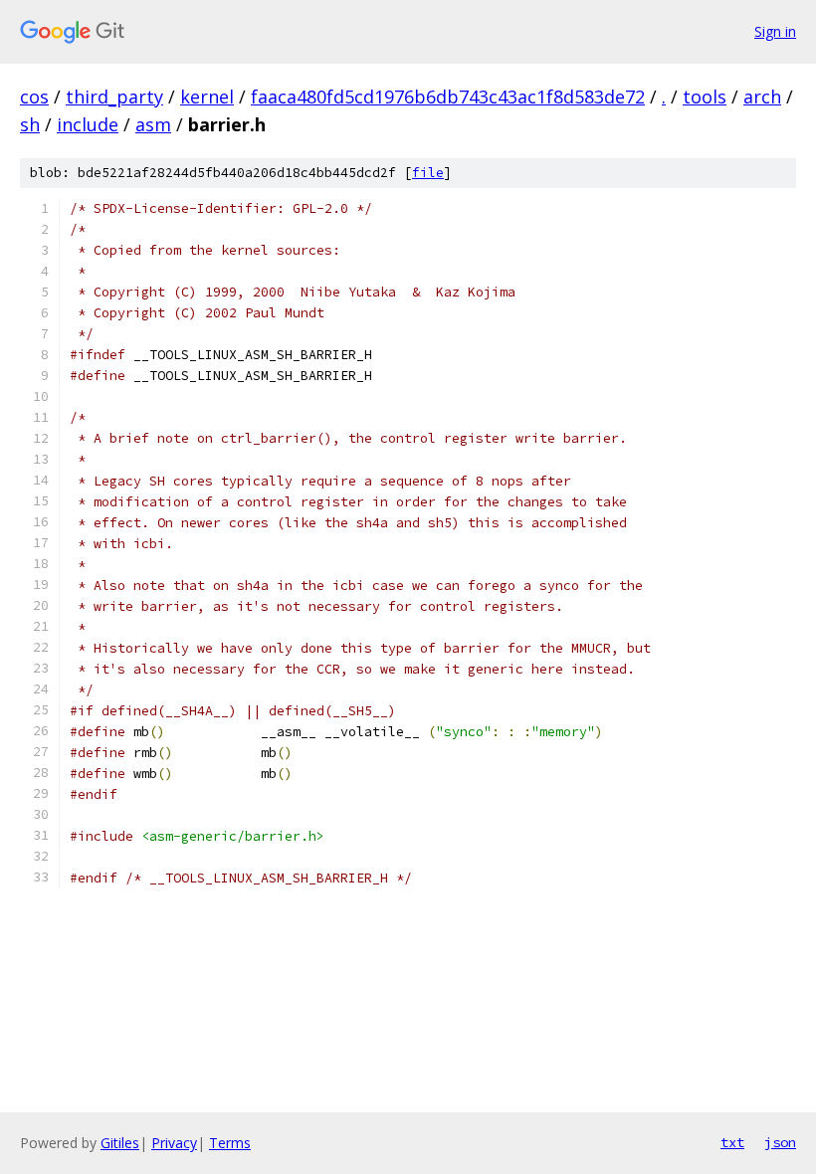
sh (30, 124)
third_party (114, 96)
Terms (230, 1142)
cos (34, 96)
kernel (207, 96)
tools (704, 96)
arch (762, 96)
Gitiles (120, 1142)
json (780, 1142)
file (428, 172)
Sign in (775, 31)
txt (732, 1142)
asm (153, 124)
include (87, 124)
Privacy (174, 1142)
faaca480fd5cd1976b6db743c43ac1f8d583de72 (448, 96)
